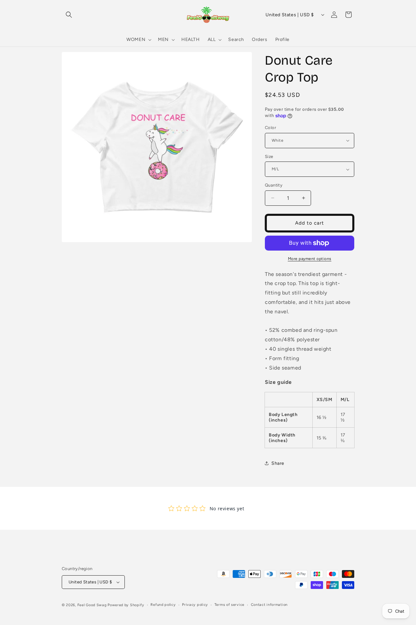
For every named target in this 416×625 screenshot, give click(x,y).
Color (270, 127)
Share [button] (277, 463)
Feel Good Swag (92, 605)
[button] (69, 14)
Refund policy (163, 605)
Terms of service (229, 605)
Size (269, 156)
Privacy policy (195, 605)
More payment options (310, 258)
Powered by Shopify (126, 605)
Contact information (269, 605)
